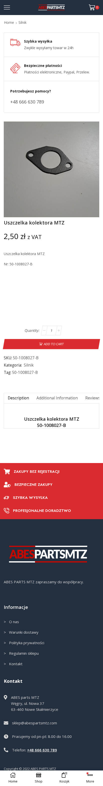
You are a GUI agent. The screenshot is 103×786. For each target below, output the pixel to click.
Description (18, 398)
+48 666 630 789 (42, 749)
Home (9, 22)
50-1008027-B (25, 372)
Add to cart (54, 344)
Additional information (57, 398)
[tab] (18, 398)
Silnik (22, 22)
